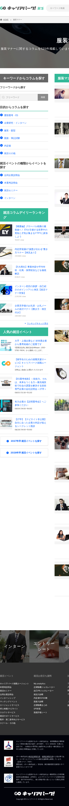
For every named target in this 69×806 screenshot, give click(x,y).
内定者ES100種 (40, 698)
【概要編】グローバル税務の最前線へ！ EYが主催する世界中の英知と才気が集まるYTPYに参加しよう (31, 231)
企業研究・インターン (15, 122)
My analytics (39, 683)
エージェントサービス (9, 705)
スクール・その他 (7, 723)
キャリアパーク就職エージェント (14, 683)
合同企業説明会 (12, 175)
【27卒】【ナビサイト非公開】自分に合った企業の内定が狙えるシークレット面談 (31, 422)
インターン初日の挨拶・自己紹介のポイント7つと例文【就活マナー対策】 (31, 289)
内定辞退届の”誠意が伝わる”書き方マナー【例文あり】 (31, 251)
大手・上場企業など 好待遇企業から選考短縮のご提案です (31, 342)
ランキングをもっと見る (37, 323)
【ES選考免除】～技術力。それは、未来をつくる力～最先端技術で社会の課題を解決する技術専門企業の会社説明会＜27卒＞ (31, 383)
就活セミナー (11, 190)
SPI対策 (37, 708)
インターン (9, 198)
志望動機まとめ (40, 705)
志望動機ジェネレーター (44, 687)
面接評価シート (40, 712)
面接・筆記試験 (12, 138)
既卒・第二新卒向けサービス (12, 719)
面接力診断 (38, 701)
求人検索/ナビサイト (9, 708)
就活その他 (9, 153)
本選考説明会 (11, 182)
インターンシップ (7, 698)
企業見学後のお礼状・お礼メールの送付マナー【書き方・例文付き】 (30, 309)
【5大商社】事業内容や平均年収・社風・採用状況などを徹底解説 (30, 270)
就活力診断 (38, 694)
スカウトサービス (7, 712)
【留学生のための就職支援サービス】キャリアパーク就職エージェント (30, 362)
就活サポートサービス (9, 716)
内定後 (7, 145)
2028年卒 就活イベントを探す (26, 452)
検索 (43, 97)
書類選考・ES (11, 115)
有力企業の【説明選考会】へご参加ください (30, 403)
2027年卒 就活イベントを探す (26, 441)
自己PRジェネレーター (44, 690)
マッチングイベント (8, 701)
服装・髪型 (9, 130)
